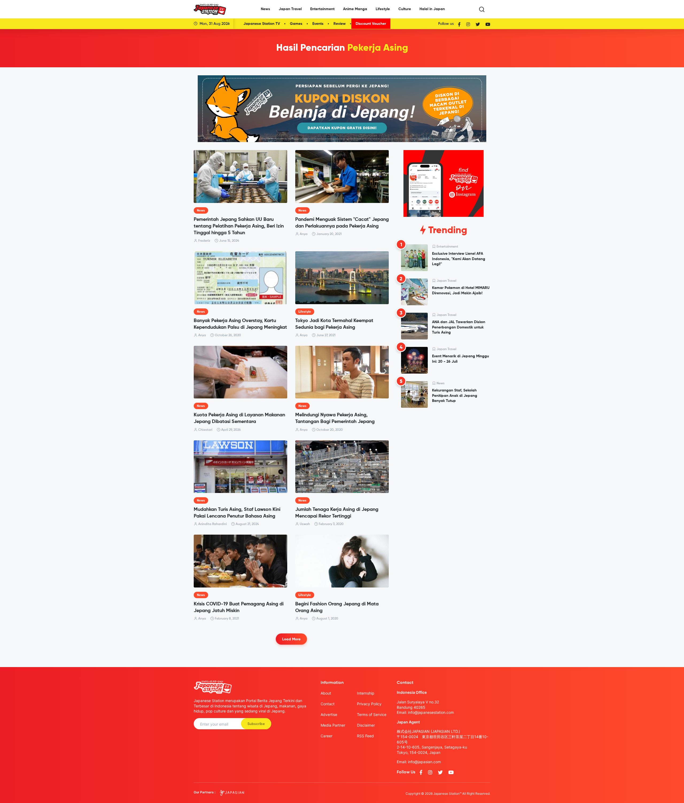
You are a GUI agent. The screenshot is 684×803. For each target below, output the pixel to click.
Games (296, 24)
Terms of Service (371, 714)
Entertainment (322, 9)
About (326, 693)
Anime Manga (355, 9)
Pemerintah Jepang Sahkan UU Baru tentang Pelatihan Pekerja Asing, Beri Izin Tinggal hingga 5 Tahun (239, 226)
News (265, 9)
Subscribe (256, 724)
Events (318, 24)
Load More (291, 639)
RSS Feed (365, 736)
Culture (404, 9)
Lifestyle (383, 9)
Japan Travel (290, 9)
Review (339, 24)
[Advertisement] (443, 452)
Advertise (329, 714)
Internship (365, 693)
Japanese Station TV (261, 24)
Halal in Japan (432, 9)
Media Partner (333, 725)
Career (326, 736)
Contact (328, 704)
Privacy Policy (369, 704)
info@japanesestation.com (431, 712)
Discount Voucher (371, 24)
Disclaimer (366, 725)
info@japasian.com (424, 761)
